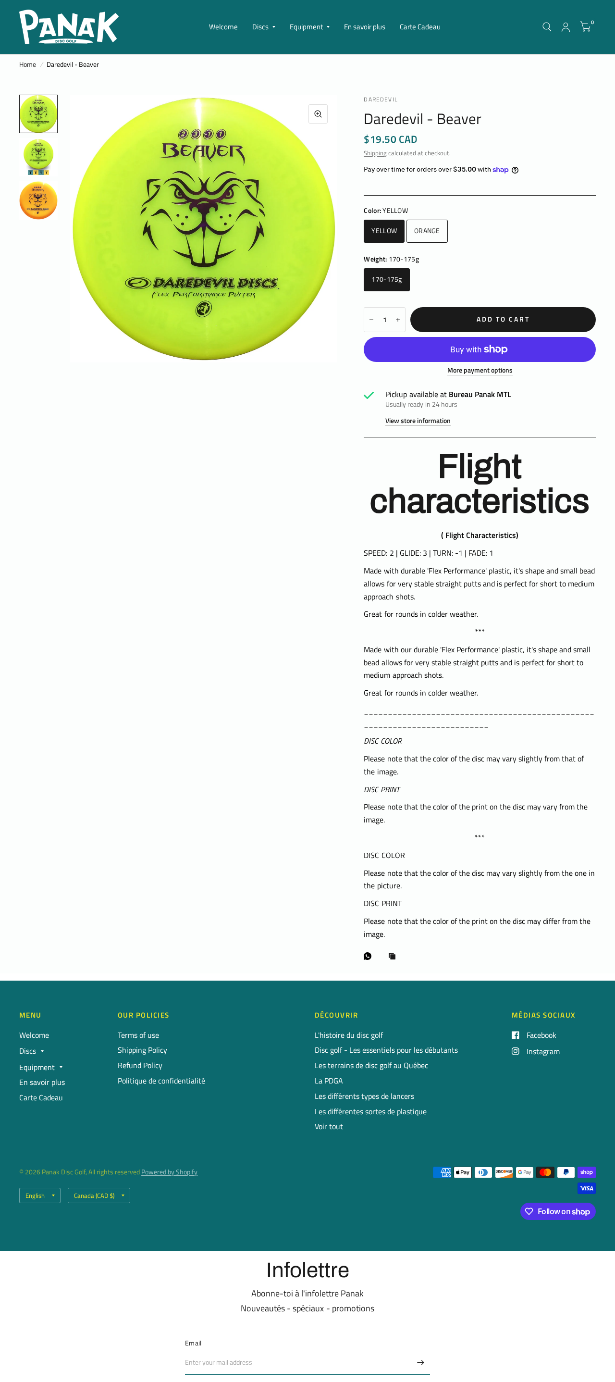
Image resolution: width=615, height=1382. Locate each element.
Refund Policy (140, 1065)
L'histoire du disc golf (349, 1035)
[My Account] (565, 27)
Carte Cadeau (420, 26)
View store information (418, 421)
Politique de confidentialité (161, 1080)
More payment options (480, 370)
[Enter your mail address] (420, 1362)
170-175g (386, 279)
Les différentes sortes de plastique (371, 1111)
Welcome (223, 26)
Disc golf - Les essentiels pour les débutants (386, 1050)
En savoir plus (364, 26)
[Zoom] (318, 114)
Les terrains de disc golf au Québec (371, 1065)
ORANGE (427, 231)
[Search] (547, 27)
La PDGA (329, 1080)
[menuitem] (223, 27)
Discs (260, 26)
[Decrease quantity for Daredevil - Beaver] (371, 320)
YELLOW (384, 231)
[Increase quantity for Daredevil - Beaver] (398, 320)
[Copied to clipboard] (394, 956)
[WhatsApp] (370, 956)
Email (193, 1343)
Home (27, 64)
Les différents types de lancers (364, 1096)
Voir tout (329, 1126)
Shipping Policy (142, 1050)
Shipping (375, 153)
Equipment (306, 26)
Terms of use (138, 1035)
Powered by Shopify (169, 1172)
